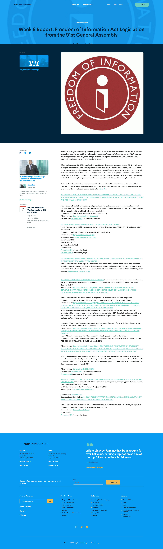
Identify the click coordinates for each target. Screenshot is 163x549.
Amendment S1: (66, 374)
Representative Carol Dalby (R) (84, 287)
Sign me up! (113, 482)
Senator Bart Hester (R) (81, 410)
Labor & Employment (67, 507)
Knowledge (89, 44)
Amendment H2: (67, 252)
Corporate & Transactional (69, 500)
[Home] (36, 449)
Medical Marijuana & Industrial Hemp (72, 513)
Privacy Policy (95, 542)
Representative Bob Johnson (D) (84, 328)
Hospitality (95, 507)
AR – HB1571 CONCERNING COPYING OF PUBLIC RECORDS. (82, 280)
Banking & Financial (97, 505)
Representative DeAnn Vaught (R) (85, 303)
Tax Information (127, 516)
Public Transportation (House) (85, 237)
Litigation (64, 510)
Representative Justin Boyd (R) (84, 235)
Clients (125, 505)
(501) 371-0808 (24, 465)
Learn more (31, 227)
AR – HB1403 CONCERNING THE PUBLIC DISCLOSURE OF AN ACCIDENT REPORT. (90, 224)
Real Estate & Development (99, 510)
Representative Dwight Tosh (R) (78, 271)
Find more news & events (82, 22)
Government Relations (68, 502)
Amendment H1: (76, 218)
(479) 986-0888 (53, 465)
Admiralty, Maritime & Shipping (100, 500)
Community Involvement (129, 507)
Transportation (96, 513)
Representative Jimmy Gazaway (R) (85, 216)
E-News (142, 5)
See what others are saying (94, 467)
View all (64, 515)
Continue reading (25, 200)
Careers (125, 502)
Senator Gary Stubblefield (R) (83, 369)
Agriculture (95, 502)
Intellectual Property (67, 505)
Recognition (126, 514)
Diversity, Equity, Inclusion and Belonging (131, 510)
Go (51, 501)
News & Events (118, 5)
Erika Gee (103, 189)
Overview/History (128, 500)
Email (74, 479)
